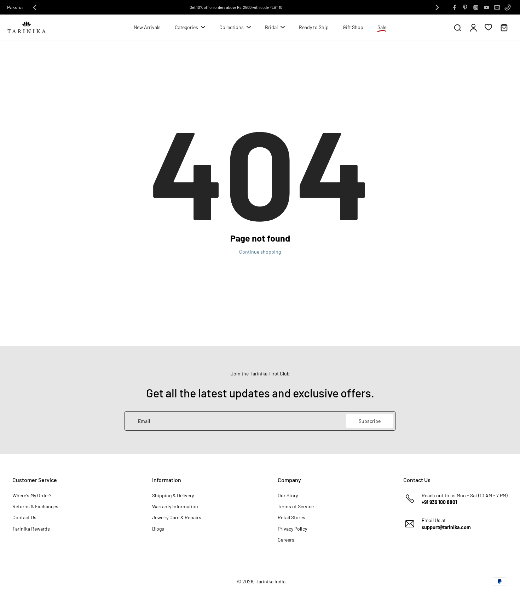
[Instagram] (475, 7)
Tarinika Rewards (31, 529)
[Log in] (473, 27)
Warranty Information (175, 506)
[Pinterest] (465, 7)
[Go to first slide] (437, 7)
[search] (457, 27)
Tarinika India (270, 581)
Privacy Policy (292, 529)
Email (144, 421)
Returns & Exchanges (35, 506)
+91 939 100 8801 (439, 502)
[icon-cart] (504, 27)
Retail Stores (291, 517)
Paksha (15, 7)
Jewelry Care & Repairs (176, 517)
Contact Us (24, 517)
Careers (286, 540)
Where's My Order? (31, 495)
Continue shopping (260, 252)
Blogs (158, 529)
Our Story (288, 495)
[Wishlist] (488, 27)
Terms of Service (296, 506)
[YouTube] (486, 7)
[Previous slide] (34, 7)
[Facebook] (454, 7)
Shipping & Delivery (173, 495)
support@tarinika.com (446, 527)
